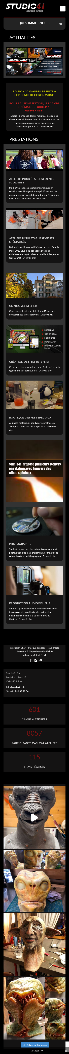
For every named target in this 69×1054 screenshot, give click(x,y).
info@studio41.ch (15, 687)
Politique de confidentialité (39, 651)
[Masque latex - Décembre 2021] (35, 944)
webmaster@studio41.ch (34, 655)
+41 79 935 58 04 (19, 691)
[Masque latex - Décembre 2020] (35, 1008)
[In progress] (35, 881)
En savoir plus (47, 126)
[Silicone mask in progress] (35, 817)
